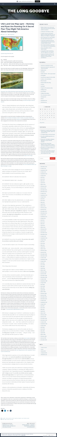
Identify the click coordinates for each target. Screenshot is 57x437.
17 (45, 115)
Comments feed (44, 352)
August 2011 (43, 218)
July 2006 (43, 327)
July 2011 (43, 220)
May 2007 (43, 309)
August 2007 (43, 304)
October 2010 (43, 236)
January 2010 (43, 252)
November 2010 (44, 234)
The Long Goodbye (28, 11)
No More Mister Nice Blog (46, 82)
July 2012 (43, 198)
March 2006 (43, 334)
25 (47, 117)
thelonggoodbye (11, 34)
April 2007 (43, 311)
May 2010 (43, 245)
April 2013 (43, 182)
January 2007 (43, 316)
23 (42, 117)
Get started (37, 1)
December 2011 (44, 211)
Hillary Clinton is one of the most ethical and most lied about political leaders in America (48, 28)
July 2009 (43, 263)
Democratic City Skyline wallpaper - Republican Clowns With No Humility (48, 140)
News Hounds (43, 80)
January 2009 (43, 273)
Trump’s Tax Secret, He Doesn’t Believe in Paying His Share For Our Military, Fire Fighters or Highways (48, 34)
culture (7, 418)
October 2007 (43, 300)
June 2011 (43, 221)
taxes (12, 419)
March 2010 (43, 248)
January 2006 (43, 338)
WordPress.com (44, 100)
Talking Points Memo (45, 93)
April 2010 (43, 246)
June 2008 (43, 286)
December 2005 (44, 339)
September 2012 (44, 195)
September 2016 (44, 170)
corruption (3, 418)
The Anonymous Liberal (45, 95)
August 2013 (43, 175)
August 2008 (43, 282)
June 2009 (43, 264)
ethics (13, 418)
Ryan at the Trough (28, 155)
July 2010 (43, 241)
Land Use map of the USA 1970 (7, 53)
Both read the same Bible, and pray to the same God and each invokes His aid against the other (48, 152)
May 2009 (43, 266)
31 (45, 119)
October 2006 (43, 321)
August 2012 (43, 196)
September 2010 (44, 238)
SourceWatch (43, 91)
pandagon (43, 86)
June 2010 (43, 243)
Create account (44, 347)
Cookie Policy (23, 435)
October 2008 (43, 279)
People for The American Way (47, 87)
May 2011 (43, 223)
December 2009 (44, 254)
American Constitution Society (47, 65)
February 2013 (44, 186)
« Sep (41, 122)
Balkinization (43, 70)
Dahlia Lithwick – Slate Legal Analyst (48, 73)
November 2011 (44, 213)
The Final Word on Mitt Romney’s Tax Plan (15, 309)
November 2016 (44, 166)
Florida (3, 419)
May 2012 (43, 202)
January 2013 (43, 188)
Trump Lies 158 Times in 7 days (47, 31)
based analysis (27, 338)
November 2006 (44, 320)
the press (25, 418)
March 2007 (43, 313)
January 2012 (43, 209)
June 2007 (43, 307)
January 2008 (43, 295)
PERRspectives (43, 89)
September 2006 (44, 323)
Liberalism (20, 418)
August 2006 (43, 325)
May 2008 (43, 288)
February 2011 (44, 229)
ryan (10, 419)
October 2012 (43, 193)
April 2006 (43, 332)
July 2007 (43, 305)
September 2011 (44, 216)
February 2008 (44, 293)
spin (22, 418)
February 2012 (44, 207)
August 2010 (43, 239)
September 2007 (44, 302)
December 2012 (44, 189)
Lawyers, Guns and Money (46, 79)
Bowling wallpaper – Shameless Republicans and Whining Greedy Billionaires (28, 425)
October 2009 (43, 257)
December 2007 (44, 296)
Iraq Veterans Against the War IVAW (48, 77)
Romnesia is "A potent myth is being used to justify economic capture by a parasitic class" (48, 131)
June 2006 (43, 329)
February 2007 (44, 314)
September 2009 (44, 259)
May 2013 (43, 180)
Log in (42, 349)
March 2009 (43, 270)
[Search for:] (45, 158)
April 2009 (43, 268)
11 (47, 113)
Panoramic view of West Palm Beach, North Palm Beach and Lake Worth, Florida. (17, 91)
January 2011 (43, 230)
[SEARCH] (54, 4)
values (28, 418)
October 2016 (43, 168)
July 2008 (43, 284)
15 (40, 115)
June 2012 (43, 200)
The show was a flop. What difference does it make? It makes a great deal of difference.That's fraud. (48, 144)
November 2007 (44, 298)
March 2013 (43, 184)
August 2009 (43, 261)
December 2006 (44, 318)
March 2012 (43, 205)
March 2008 (43, 291)
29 (40, 119)
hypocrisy (16, 418)
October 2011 (43, 214)
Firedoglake (43, 75)
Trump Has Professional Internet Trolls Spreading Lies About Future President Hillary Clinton (48, 42)
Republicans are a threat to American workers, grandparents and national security (9, 425)
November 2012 (44, 191)
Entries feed (43, 351)
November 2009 (44, 255)
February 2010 (44, 250)
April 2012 (43, 204)
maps (5, 419)
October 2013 (43, 171)
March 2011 (43, 227)
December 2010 (44, 232)
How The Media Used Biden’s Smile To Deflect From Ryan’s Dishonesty (19, 117)
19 (49, 115)
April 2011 (43, 225)
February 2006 (44, 336)
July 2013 (43, 177)
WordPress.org (44, 102)
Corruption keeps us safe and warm (48, 134)
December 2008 (44, 275)
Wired (42, 98)
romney (8, 419)
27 (51, 117)
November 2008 (44, 277)
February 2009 (44, 271)
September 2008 (44, 280)
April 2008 (43, 289)
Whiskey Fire (43, 96)
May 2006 (43, 330)
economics (10, 418)
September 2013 (44, 173)
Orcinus (42, 84)
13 (51, 113)
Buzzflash (43, 71)
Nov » (43, 122)
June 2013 (43, 179)
